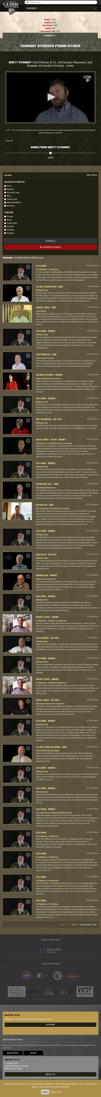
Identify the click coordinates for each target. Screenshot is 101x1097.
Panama (10, 233)
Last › (74, 924)
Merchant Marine (14, 202)
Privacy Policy (55, 1092)
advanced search (51, 247)
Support (50, 1024)
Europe (10, 216)
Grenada (10, 230)
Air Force (10, 206)
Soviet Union (12, 223)
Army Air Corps (13, 192)
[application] (50, 97)
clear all (50, 241)
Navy (9, 196)
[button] (50, 97)
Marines (10, 189)
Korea (9, 220)
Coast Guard (12, 199)
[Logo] (87, 78)
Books (33, 1053)
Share (8, 141)
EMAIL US (50, 1074)
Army (9, 186)
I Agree (45, 1092)
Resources (12, 1053)
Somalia (10, 226)
